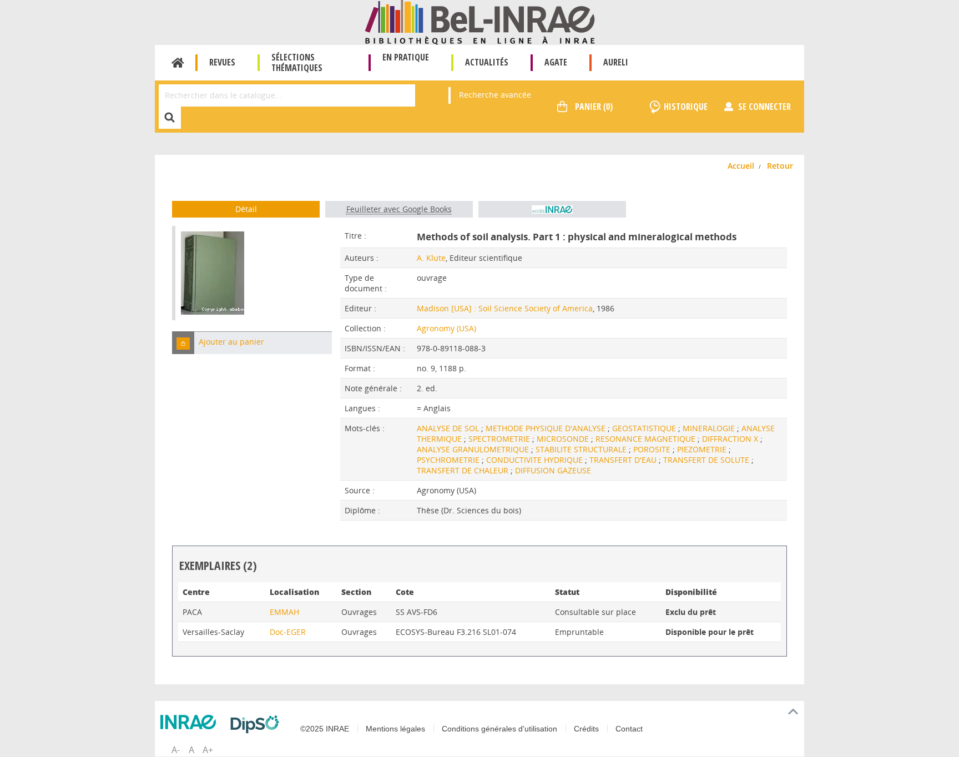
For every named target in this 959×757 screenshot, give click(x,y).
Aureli (615, 62)
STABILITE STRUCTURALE (582, 449)
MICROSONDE (564, 438)
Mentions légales (395, 728)
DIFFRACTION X (731, 438)
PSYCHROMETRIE (449, 460)
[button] (183, 342)
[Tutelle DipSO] (257, 724)
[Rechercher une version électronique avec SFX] (552, 209)
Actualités (486, 62)
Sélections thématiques (296, 62)
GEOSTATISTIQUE (645, 428)
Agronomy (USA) (446, 328)
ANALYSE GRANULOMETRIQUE (474, 449)
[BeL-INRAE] (480, 21)
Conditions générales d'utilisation (499, 728)
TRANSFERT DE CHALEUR (464, 470)
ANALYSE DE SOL (449, 428)
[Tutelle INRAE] (190, 722)
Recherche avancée (495, 94)
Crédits (586, 728)
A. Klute (431, 258)
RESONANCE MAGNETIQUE (646, 438)
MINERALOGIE (710, 428)
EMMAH (284, 612)
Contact (629, 728)
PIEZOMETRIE (703, 449)
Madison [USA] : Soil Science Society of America (505, 308)
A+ (208, 750)
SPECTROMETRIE (500, 438)
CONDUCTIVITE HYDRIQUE (535, 460)
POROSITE (653, 449)
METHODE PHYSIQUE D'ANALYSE (547, 428)
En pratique (405, 57)
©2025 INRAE (324, 728)
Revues (222, 62)
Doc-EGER (288, 632)
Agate (555, 62)
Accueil (177, 62)
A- (175, 750)
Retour (780, 165)
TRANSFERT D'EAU (624, 460)
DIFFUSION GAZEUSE (553, 470)
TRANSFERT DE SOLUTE (707, 460)
